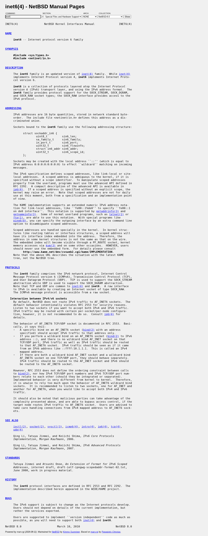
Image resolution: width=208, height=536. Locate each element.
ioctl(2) (19, 426)
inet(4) (87, 73)
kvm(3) (51, 245)
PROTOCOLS (12, 267)
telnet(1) (116, 214)
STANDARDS (12, 457)
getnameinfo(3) (24, 214)
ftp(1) (18, 217)
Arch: (87, 13)
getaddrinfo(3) (107, 211)
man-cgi (94, 532)
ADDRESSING (13, 108)
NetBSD (55, 532)
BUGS (8, 498)
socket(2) (37, 426)
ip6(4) (18, 189)
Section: (47, 13)
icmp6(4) (71, 426)
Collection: (105, 13)
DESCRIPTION (14, 67)
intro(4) (88, 426)
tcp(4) (116, 426)
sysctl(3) (54, 426)
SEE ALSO (11, 420)
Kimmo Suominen (71, 532)
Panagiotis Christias (111, 532)
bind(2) (89, 329)
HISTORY (11, 479)
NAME (8, 33)
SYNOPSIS (11, 48)
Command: (11, 13)
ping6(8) (19, 220)
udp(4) (18, 429)
